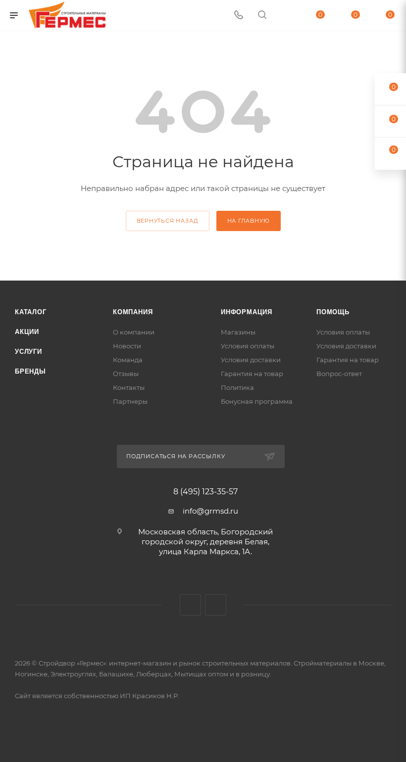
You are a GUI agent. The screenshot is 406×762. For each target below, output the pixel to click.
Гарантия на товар (252, 374)
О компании (133, 332)
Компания (132, 312)
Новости (127, 346)
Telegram (215, 605)
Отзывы (126, 374)
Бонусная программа (257, 401)
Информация (246, 312)
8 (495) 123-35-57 (205, 492)
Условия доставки (251, 360)
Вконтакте (190, 605)
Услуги (28, 351)
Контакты (129, 387)
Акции (27, 331)
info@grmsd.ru (210, 511)
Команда (128, 360)
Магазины (238, 332)
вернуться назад (168, 220)
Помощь (333, 312)
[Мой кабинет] (285, 15)
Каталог (31, 312)
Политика (237, 387)
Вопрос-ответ (339, 374)
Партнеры (130, 401)
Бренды (30, 371)
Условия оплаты (247, 346)
